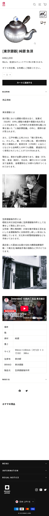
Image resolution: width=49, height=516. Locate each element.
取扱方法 (6, 379)
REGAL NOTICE (10, 477)
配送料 (12, 62)
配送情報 (6, 92)
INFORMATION (10, 470)
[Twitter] (45, 489)
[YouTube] (41, 489)
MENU (5, 463)
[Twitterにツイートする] (28, 390)
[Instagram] (36, 489)
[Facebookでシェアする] (21, 390)
